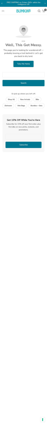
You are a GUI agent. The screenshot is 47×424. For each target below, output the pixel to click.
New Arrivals (25, 99)
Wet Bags (21, 105)
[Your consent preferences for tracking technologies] (42, 419)
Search (23, 83)
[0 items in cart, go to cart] (43, 11)
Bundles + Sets (36, 105)
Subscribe (23, 144)
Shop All (11, 99)
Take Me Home (23, 64)
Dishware (8, 105)
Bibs (37, 99)
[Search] (39, 11)
